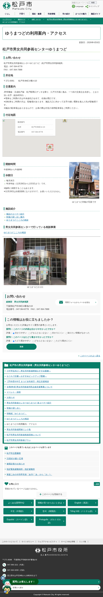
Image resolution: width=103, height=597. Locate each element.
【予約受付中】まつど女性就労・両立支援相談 (28, 381)
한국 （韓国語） (50, 511)
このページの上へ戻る (90, 356)
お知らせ (11, 397)
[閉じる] (3, 578)
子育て (22, 14)
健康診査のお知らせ (16, 464)
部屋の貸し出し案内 (15, 217)
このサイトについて (10, 542)
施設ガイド (95, 14)
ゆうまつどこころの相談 (17, 220)
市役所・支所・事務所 (16, 582)
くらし (7, 14)
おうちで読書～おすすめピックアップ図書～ (27, 376)
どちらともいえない (39, 333)
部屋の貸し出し (14, 408)
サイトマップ (94, 6)
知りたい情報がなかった (79, 333)
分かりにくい (58, 333)
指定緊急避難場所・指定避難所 (21, 469)
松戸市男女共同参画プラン (19, 440)
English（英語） (82, 503)
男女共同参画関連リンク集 (19, 429)
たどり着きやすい (23, 341)
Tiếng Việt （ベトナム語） (82, 511)
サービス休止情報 (68, 542)
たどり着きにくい (64, 341)
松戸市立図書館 (14, 453)
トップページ (7, 19)
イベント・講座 (14, 392)
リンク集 (82, 542)
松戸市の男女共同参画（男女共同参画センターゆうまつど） (67, 19)
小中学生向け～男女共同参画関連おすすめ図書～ (29, 371)
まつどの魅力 (81, 14)
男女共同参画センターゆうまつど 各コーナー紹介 (29, 403)
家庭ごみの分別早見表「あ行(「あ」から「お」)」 (29, 474)
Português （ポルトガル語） (50, 521)
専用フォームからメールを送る (77, 302)
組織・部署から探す (15, 588)
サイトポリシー (28, 542)
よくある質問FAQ (16, 503)
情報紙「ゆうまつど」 (17, 413)
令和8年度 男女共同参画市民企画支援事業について (30, 387)
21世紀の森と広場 (15, 458)
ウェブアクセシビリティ (47, 542)
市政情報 (51, 14)
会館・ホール (36, 19)
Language (79, 6)
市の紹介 (66, 14)
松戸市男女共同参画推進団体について (24, 435)
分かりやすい (21, 333)
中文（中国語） (18, 511)
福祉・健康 (36, 14)
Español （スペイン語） (18, 519)
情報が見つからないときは (50, 503)
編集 (97, 484)
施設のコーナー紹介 (15, 214)
